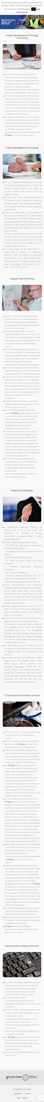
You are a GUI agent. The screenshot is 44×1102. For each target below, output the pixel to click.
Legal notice (18, 1094)
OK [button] (33, 9)
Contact (27, 1094)
